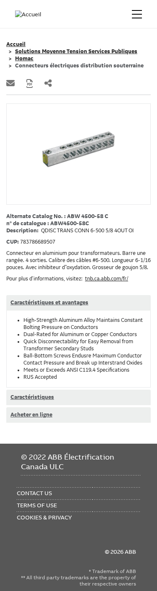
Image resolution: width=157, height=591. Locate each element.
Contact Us (34, 493)
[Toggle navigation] (137, 14)
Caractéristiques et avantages (49, 303)
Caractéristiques (32, 397)
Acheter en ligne (31, 415)
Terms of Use (37, 505)
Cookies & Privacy (44, 517)
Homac (24, 59)
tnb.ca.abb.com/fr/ (106, 279)
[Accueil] (28, 14)
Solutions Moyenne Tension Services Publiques (76, 51)
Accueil (16, 44)
